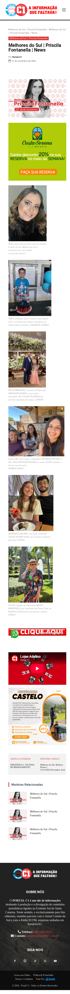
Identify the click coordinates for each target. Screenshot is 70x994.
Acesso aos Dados (22, 975)
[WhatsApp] (45, 70)
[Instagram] (25, 961)
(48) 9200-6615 (43, 931)
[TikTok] (35, 961)
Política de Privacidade (43, 975)
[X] (36, 70)
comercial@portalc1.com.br (43, 935)
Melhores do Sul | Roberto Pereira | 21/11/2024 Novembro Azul (52, 767)
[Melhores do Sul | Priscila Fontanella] (17, 798)
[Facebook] (28, 70)
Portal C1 (17, 56)
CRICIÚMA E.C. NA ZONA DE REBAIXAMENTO (22, 766)
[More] (62, 70)
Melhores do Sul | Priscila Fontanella (27, 29)
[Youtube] (55, 961)
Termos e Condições (24, 979)
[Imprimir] (53, 70)
